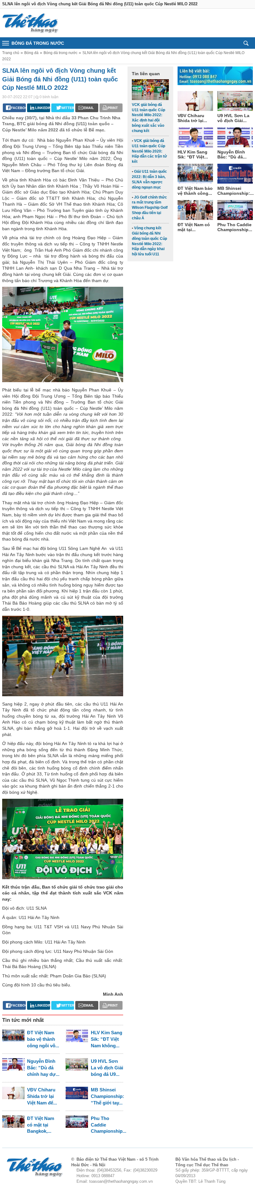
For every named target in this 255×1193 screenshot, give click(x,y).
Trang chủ (10, 53)
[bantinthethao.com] (30, 23)
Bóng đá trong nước (60, 53)
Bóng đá (31, 53)
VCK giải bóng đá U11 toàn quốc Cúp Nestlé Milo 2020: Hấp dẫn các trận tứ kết (149, 151)
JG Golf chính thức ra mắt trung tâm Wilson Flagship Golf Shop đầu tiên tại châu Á (150, 207)
